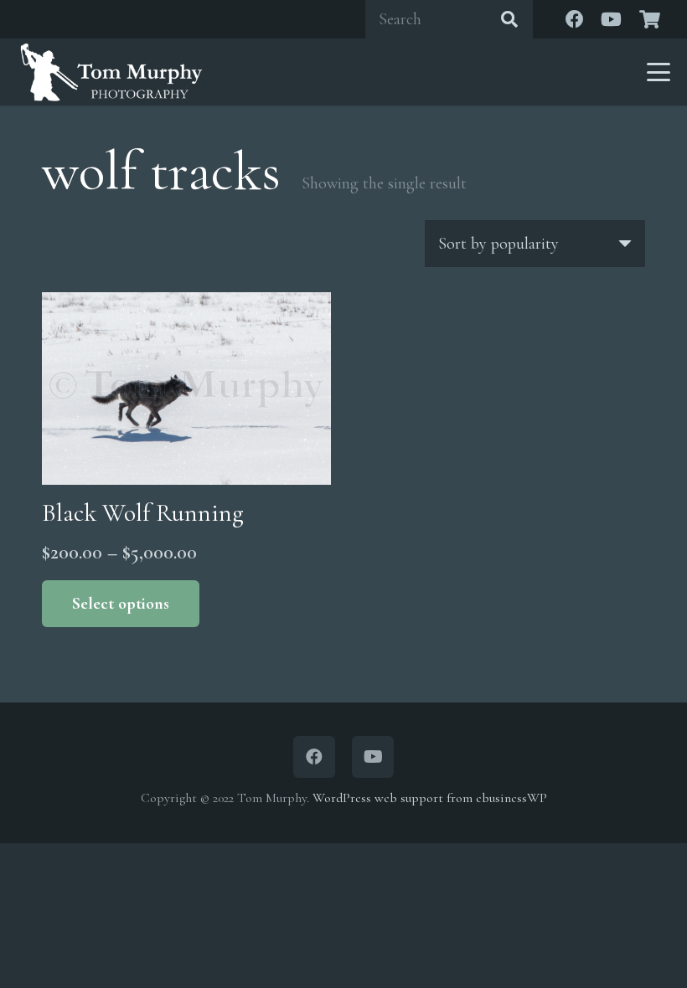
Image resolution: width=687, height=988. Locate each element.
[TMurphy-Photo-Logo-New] (111, 72)
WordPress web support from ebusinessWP (430, 798)
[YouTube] (611, 19)
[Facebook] (574, 19)
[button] (658, 72)
